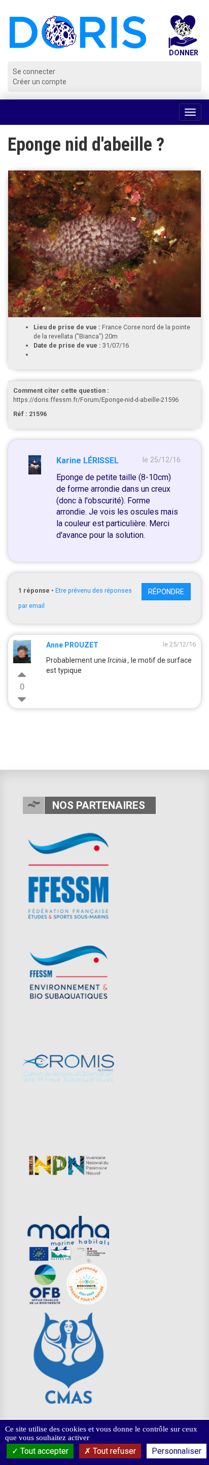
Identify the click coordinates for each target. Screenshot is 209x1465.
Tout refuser (113, 1451)
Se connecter (34, 71)
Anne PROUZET (72, 645)
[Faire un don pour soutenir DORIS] (182, 38)
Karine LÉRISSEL (87, 460)
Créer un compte (39, 82)
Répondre (166, 592)
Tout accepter (43, 1451)
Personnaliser (176, 1451)
